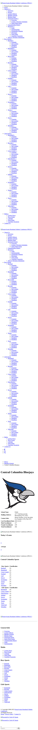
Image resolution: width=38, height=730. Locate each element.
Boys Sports (8, 39)
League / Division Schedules (19, 21)
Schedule (13, 42)
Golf (9, 86)
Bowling (11, 62)
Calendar (10, 218)
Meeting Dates (12, 17)
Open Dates (14, 34)
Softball (10, 174)
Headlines (14, 47)
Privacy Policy (9, 714)
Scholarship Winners (17, 31)
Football (11, 78)
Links (12, 28)
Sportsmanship (15, 29)
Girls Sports (8, 133)
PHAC (6, 462)
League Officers (12, 14)
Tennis (10, 110)
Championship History (14, 25)
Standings (14, 45)
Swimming (11, 102)
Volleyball (11, 206)
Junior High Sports (16, 23)
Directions (14, 33)
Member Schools (12, 15)
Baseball (11, 40)
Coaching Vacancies (17, 36)
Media (6, 214)
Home (6, 7)
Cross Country (12, 70)
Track (10, 118)
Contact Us (7, 223)
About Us (7, 9)
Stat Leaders (14, 44)
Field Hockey (12, 158)
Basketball (11, 48)
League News (12, 215)
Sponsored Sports (13, 18)
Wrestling (11, 125)
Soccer (10, 94)
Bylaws (10, 12)
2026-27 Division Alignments (16, 37)
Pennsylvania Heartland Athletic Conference (16, 6)
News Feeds (11, 217)
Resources (11, 26)
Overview (10, 10)
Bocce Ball (11, 56)
